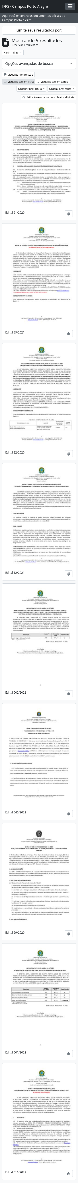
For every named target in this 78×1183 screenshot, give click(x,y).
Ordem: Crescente (60, 89)
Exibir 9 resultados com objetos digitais (50, 97)
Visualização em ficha (20, 81)
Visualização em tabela (54, 81)
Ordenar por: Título (30, 89)
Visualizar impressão (20, 74)
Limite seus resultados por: (39, 30)
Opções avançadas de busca (29, 63)
